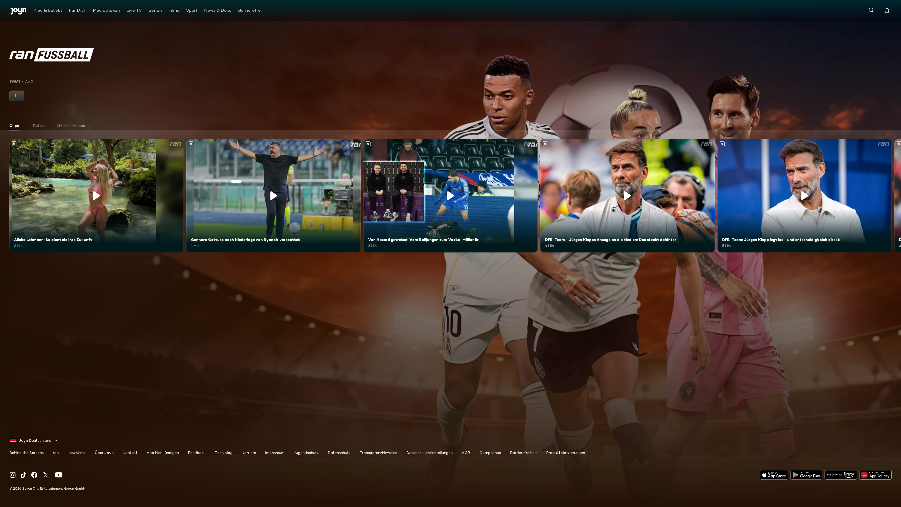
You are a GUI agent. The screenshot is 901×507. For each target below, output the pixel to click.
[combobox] (33, 440)
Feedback (197, 452)
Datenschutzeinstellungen (429, 452)
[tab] (16, 126)
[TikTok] (23, 475)
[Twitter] (46, 475)
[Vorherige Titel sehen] (6, 195)
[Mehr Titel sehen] (894, 195)
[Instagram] (12, 475)
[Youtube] (58, 475)
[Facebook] (34, 475)
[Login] (887, 10)
